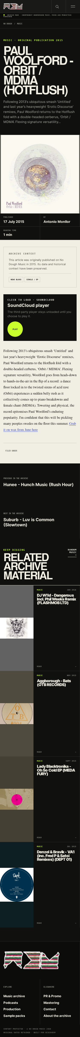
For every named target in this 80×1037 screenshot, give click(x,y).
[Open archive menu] (73, 6)
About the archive (57, 1016)
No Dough (7, 24)
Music (19, 24)
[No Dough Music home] (25, 6)
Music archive (14, 996)
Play (15, 329)
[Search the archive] (58, 6)
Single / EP (32, 279)
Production (11, 1009)
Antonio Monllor (57, 221)
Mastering (51, 1003)
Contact (50, 1009)
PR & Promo (52, 996)
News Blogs (16, 279)
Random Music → (72, 552)
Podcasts (10, 1003)
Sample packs (14, 1016)
